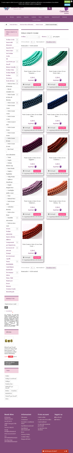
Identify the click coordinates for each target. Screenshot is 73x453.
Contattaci (24, 419)
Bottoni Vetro (11, 198)
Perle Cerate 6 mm (10, 129)
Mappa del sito (25, 439)
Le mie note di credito (44, 419)
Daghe (9, 160)
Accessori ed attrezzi (10, 249)
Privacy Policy (25, 434)
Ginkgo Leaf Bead (10, 378)
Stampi (8, 253)
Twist (9, 157)
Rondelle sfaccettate (9, 219)
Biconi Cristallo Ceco (10, 90)
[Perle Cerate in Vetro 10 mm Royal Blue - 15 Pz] (57, 102)
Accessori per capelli (10, 257)
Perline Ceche (10, 39)
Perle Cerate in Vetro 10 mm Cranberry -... (57, 158)
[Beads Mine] (6, 17)
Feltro (8, 275)
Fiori (8, 196)
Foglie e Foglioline (9, 173)
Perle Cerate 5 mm (11, 123)
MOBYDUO (8, 393)
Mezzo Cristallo (11, 67)
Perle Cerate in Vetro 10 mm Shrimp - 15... (57, 202)
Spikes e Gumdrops (9, 181)
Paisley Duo (9, 384)
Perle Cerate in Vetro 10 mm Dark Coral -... (32, 245)
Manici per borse (9, 282)
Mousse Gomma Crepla (10, 288)
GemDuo (14, 391)
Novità (40, 17)
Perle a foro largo (10, 214)
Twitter (58, 419)
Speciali (8, 332)
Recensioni (64, 17)
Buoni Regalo (10, 292)
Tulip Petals (11, 176)
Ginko (7, 376)
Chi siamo (12, 17)
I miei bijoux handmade (10, 268)
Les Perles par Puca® (10, 63)
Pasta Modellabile (9, 263)
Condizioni (34, 17)
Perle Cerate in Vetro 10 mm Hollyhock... (32, 202)
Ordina (23, 36)
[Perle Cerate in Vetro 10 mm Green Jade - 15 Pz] (57, 58)
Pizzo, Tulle (9, 278)
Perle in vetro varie (10, 225)
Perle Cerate (11, 103)
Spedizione (19, 17)
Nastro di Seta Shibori (10, 238)
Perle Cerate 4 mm (10, 118)
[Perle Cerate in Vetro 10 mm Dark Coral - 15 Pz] (32, 231)
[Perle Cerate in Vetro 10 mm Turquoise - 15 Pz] (32, 58)
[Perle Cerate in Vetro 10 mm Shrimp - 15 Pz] (57, 188)
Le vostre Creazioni (36, 20)
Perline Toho (10, 70)
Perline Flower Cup (9, 164)
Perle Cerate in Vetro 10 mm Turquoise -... (32, 72)
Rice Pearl (10, 149)
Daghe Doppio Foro (9, 186)
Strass (8, 228)
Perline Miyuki (10, 72)
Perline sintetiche (9, 233)
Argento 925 (10, 48)
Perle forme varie (10, 203)
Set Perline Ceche (9, 55)
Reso (22, 432)
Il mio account (43, 414)
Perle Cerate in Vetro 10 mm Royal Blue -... (57, 115)
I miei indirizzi (42, 422)
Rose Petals (10, 168)
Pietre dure (9, 50)
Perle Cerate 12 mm (10, 145)
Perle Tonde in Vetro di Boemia (10, 97)
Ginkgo (7, 381)
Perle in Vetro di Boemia (10, 85)
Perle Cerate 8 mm (10, 134)
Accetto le (10, 311)
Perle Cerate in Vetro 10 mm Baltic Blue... (32, 115)
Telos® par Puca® (11, 396)
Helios (7, 391)
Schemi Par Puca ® (56, 17)
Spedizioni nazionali (27, 426)
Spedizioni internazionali (25, 429)
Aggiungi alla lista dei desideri (33, 87)
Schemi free (46, 17)
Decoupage (9, 272)
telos (6, 399)
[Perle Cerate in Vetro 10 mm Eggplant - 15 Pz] (32, 145)
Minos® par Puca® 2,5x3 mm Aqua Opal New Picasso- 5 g (10, 348)
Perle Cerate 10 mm (10, 140)
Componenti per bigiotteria (10, 244)
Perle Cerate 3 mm (10, 112)
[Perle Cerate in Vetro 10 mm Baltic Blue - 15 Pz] (32, 102)
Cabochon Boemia (9, 208)
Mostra (44, 36)
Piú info (67, 4)
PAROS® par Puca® (9, 387)
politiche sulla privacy (10, 311)
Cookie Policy (25, 437)
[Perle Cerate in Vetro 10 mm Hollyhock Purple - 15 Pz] (32, 188)
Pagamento (26, 17)
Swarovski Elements (9, 44)
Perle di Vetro (10, 81)
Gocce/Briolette (10, 154)
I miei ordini (41, 417)
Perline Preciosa (9, 77)
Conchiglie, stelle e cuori (10, 192)
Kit (7, 59)
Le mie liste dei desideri (42, 429)
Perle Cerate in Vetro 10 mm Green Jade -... (57, 72)
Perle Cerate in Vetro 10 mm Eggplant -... (32, 158)
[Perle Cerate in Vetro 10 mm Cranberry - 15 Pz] (57, 145)
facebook (59, 417)
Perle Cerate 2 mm (10, 107)
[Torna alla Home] (6, 24)
